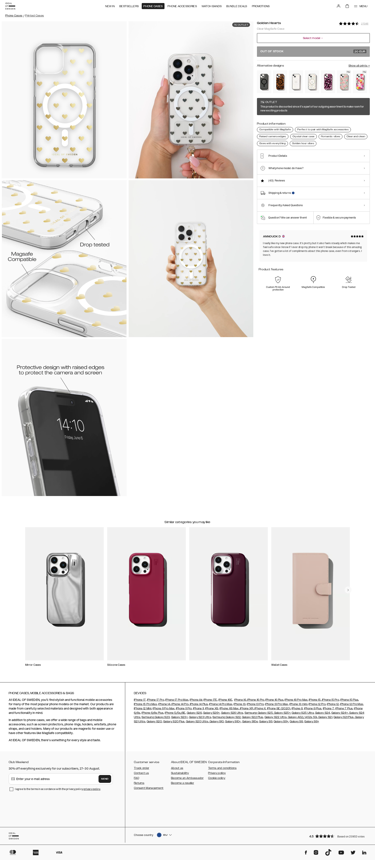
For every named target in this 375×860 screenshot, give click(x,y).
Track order (141, 768)
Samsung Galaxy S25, (259, 712)
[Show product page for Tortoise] (280, 81)
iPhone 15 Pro (330, 699)
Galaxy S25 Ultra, (303, 712)
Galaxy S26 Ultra (232, 712)
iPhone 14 (164, 704)
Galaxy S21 (325, 717)
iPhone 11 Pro (184, 708)
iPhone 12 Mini (142, 708)
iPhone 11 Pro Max (163, 708)
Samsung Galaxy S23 (155, 717)
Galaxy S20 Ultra (197, 721)
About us (177, 768)
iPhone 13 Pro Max (276, 704)
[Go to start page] (10, 6)
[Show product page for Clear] (296, 81)
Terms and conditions (222, 768)
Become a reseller (182, 783)
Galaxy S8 (296, 721)
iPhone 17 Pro (155, 699)
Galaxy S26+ (211, 712)
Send (105, 779)
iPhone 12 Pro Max (351, 704)
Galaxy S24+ (339, 712)
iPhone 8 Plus (313, 708)
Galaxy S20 (154, 721)
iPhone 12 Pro (317, 704)
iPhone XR (246, 708)
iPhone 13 (239, 704)
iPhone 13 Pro (255, 704)
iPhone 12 (333, 704)
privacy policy (92, 789)
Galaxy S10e (250, 721)
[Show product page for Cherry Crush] (328, 81)
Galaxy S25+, (282, 712)
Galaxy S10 (216, 721)
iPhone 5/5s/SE (175, 712)
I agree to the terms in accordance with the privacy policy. (58, 789)
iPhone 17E (210, 699)
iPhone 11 (198, 708)
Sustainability (180, 773)
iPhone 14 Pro (179, 704)
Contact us (141, 773)
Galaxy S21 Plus (344, 717)
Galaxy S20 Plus (174, 721)
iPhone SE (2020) (278, 708)
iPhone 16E (225, 699)
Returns (139, 783)
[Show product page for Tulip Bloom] (344, 81)
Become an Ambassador (187, 778)
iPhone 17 (140, 699)
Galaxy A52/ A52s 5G (302, 717)
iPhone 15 (315, 699)
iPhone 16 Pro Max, (296, 699)
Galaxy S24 (322, 712)
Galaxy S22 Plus (252, 717)
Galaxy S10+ (233, 721)
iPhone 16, (240, 699)
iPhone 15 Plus (349, 699)
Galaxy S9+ (281, 721)
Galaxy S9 (265, 721)
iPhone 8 (297, 708)
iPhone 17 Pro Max (176, 699)
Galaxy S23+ (179, 717)
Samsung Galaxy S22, (226, 717)
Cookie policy (216, 778)
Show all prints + (359, 65)
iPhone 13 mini (298, 704)
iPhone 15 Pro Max (145, 704)
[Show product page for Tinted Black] (264, 81)
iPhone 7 (328, 708)
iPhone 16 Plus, (274, 699)
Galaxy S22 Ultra (276, 717)
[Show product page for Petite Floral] (312, 81)
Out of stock (312, 51)
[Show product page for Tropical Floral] (360, 81)
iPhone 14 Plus (198, 704)
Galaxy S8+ (311, 721)
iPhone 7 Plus (344, 708)
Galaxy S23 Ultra (200, 717)
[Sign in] (338, 6)
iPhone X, (260, 708)
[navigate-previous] (348, 589)
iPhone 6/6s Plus (152, 712)
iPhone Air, (196, 699)
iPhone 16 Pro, (256, 699)
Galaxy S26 (194, 712)
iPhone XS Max (229, 708)
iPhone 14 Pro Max (220, 704)
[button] (338, 836)
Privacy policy (217, 773)
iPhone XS (211, 708)
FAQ (136, 778)
